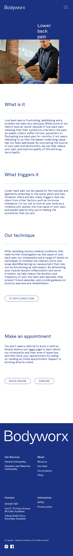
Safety (40, 502)
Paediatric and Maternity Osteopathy (17, 467)
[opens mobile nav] (66, 7)
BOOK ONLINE (17, 381)
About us (42, 461)
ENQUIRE (44, 381)
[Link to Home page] (8, 8)
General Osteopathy (15, 461)
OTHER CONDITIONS (21, 298)
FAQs (40, 475)
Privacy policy (44, 506)
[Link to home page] (36, 437)
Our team (42, 466)
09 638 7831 (11, 504)
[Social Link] (6, 547)
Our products (44, 470)
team (32, 349)
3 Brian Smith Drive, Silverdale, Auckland (15, 517)
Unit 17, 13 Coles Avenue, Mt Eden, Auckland (17, 510)
